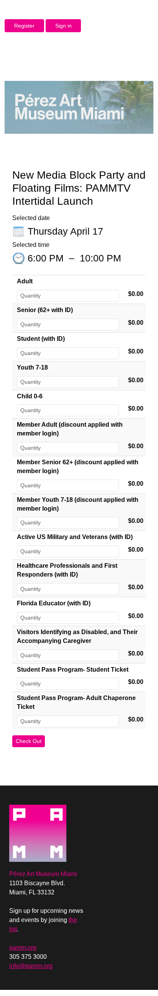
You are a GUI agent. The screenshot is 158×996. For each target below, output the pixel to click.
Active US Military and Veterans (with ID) (75, 537)
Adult (25, 281)
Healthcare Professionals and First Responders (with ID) (67, 570)
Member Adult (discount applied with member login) (70, 429)
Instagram (90, 820)
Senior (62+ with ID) (45, 310)
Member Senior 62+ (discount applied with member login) (77, 466)
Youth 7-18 (32, 367)
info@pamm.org (31, 966)
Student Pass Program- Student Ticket (72, 669)
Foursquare (142, 808)
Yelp (129, 808)
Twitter (103, 808)
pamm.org (22, 947)
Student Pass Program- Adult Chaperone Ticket (76, 702)
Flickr (116, 808)
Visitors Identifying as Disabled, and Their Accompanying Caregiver (77, 636)
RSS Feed (103, 820)
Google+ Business (129, 820)
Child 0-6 (30, 396)
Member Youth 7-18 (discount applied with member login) (77, 504)
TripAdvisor (142, 820)
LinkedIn (116, 820)
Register (24, 26)
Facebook (90, 808)
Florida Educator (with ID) (54, 603)
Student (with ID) (41, 338)
